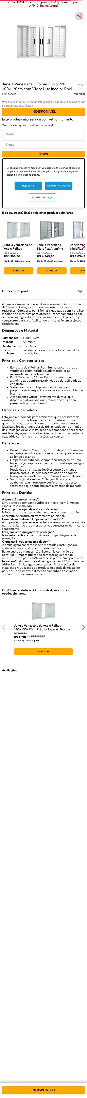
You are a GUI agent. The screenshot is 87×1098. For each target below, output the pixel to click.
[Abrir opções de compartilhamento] (79, 16)
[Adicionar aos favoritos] (80, 87)
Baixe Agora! (49, 5)
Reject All (28, 185)
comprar (18, 270)
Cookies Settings (42, 197)
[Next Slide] (83, 246)
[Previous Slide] (3, 246)
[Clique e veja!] (79, 94)
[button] (43, 292)
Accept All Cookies (58, 185)
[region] (43, 183)
